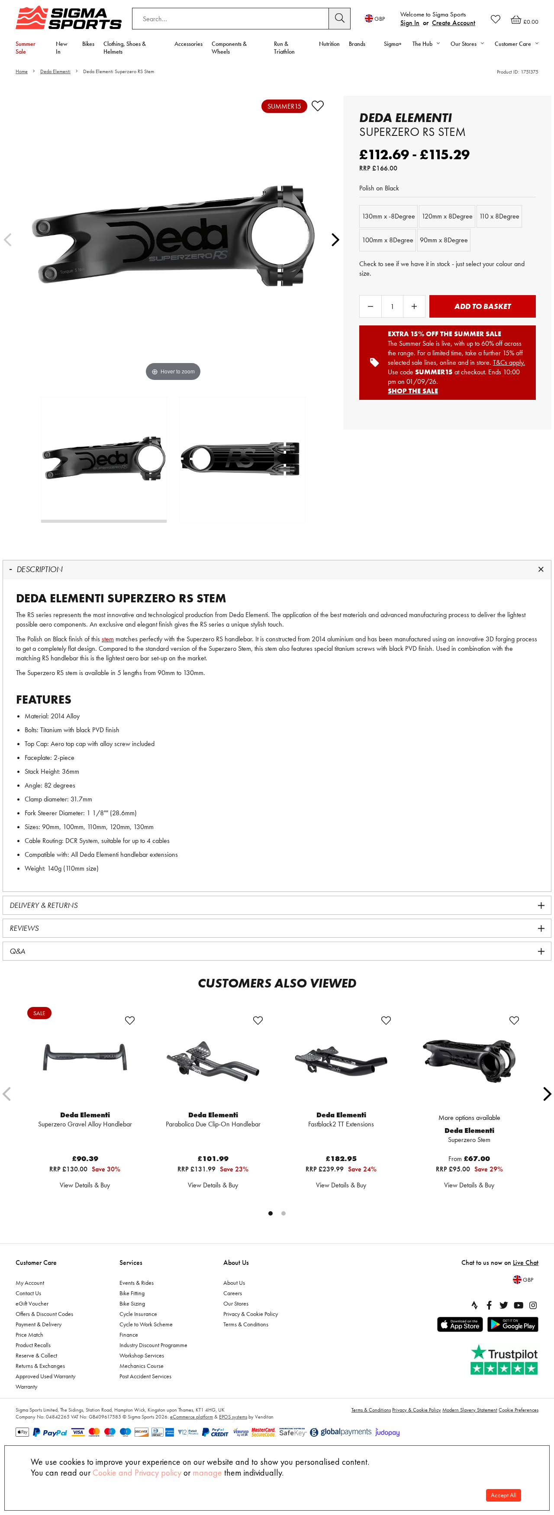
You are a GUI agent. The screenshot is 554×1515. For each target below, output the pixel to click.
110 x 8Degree (499, 216)
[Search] (340, 18)
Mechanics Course (141, 1366)
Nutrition (329, 44)
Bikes (88, 44)
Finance (128, 1334)
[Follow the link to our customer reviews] (505, 1359)
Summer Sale (25, 47)
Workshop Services (141, 1355)
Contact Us (28, 1293)
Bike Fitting (132, 1293)
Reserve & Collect (36, 1355)
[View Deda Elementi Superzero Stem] (469, 1061)
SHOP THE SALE (413, 391)
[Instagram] (533, 1305)
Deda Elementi (55, 71)
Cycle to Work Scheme (146, 1324)
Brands (357, 44)
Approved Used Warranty (45, 1376)
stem (108, 638)
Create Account (453, 22)
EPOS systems (233, 1416)
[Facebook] (489, 1305)
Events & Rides (136, 1283)
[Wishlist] (496, 19)
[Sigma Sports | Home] (69, 17)
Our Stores (235, 1303)
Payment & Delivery (38, 1324)
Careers (232, 1293)
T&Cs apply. (509, 362)
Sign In (409, 22)
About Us (236, 1262)
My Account (30, 1283)
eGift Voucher (32, 1303)
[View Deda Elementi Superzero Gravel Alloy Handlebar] (84, 1061)
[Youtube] (518, 1305)
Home (22, 71)
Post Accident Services (145, 1376)
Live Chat (525, 1262)
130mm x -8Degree (388, 216)
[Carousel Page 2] (283, 1213)
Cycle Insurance (138, 1314)
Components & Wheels (229, 47)
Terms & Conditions (245, 1324)
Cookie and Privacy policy (137, 1472)
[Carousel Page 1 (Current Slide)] (270, 1213)
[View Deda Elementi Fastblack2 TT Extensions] (341, 1061)
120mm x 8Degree (447, 216)
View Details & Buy (85, 1185)
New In (62, 47)
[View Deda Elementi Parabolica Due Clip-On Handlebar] (213, 1061)
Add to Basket (482, 306)
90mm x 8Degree (444, 239)
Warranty (26, 1386)
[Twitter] (504, 1305)
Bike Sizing (132, 1303)
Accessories (188, 44)
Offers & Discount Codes (44, 1314)
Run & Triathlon (284, 47)
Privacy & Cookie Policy (250, 1314)
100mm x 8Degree (387, 239)
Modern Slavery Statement (469, 1409)
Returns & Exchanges (40, 1366)
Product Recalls (33, 1345)
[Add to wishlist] (317, 106)
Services (130, 1262)
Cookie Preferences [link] (518, 1409)
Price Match (29, 1334)
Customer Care (36, 1262)
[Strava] (474, 1305)
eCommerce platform (191, 1416)
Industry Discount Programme (153, 1345)
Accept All (503, 1495)
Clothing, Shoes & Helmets (124, 47)
